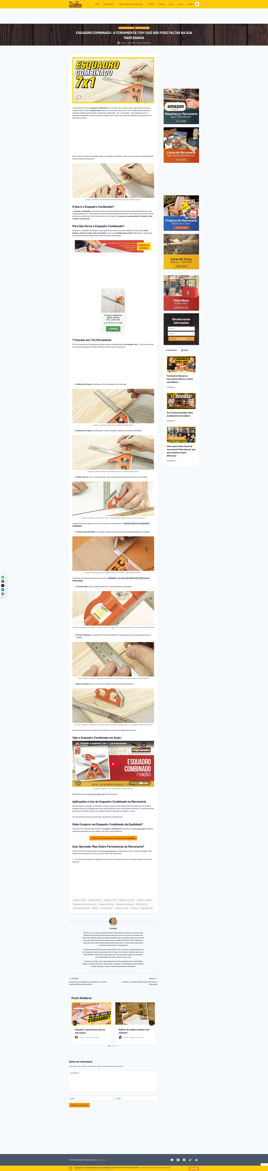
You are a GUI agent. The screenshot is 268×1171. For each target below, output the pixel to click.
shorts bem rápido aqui (96, 794)
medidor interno (106, 908)
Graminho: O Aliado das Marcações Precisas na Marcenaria (139, 981)
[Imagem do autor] (118, 42)
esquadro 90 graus (94, 900)
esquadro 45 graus (79, 900)
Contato (190, 4)
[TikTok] (190, 1160)
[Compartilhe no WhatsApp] (2, 577)
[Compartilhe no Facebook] (2, 581)
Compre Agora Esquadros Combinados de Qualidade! (113, 838)
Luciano (123, 43)
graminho (95, 908)
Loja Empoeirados (139, 829)
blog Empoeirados (109, 851)
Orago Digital (101, 1160)
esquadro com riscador (127, 900)
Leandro (125, 1037)
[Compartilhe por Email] (2, 594)
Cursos (180, 4)
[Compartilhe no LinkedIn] (2, 589)
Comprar (113, 329)
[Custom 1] (196, 1160)
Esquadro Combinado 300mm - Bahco (113, 316)
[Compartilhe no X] (2, 585)
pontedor (134, 908)
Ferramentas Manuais (126, 28)
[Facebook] (184, 1160)
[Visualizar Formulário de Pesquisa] (197, 4)
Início (97, 4)
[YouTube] (172, 1160)
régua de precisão (146, 908)
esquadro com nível (110, 900)
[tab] (109, 1045)
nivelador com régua (121, 908)
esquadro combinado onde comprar (85, 904)
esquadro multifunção (106, 904)
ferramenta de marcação (81, 908)
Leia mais (171, 387)
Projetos (161, 4)
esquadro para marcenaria (125, 904)
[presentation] (91, 1013)
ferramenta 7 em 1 (142, 904)
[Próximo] (151, 1023)
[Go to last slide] (75, 1023)
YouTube (143, 851)
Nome (72, 1098)
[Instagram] (178, 1160)
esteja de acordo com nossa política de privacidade (95, 1169)
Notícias (151, 4)
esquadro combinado (145, 900)
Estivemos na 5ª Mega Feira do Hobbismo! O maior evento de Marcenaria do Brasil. (88, 981)
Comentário (75, 1073)
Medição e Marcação (142, 28)
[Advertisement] (134, 16)
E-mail (118, 1098)
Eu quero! (181, 339)
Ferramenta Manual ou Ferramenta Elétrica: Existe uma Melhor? (180, 379)
